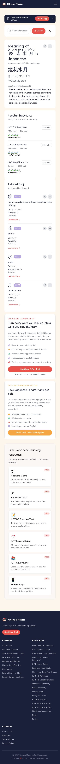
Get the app (42, 18)
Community (7, 669)
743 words (12, 131)
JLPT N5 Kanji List (40, 676)
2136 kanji (22, 166)
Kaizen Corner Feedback (13, 677)
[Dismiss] (52, 19)
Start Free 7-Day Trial (30, 369)
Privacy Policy (8, 743)
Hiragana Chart (39, 695)
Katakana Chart (39, 699)
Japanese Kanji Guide (41, 668)
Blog (34, 715)
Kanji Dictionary (39, 687)
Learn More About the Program (30, 432)
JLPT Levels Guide (40, 664)
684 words (12, 148)
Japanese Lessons (10, 649)
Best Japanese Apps (41, 649)
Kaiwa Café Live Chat (11, 673)
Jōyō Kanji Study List (18, 162)
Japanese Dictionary (11, 657)
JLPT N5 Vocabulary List (42, 680)
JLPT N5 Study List (17, 127)
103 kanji (23, 131)
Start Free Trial (11, 632)
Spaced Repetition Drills (13, 653)
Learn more (13, 219)
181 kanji (23, 148)
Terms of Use (8, 739)
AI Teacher (7, 645)
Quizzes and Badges (11, 661)
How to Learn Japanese (42, 645)
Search (40, 30)
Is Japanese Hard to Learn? (44, 653)
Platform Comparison (41, 711)
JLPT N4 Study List (17, 144)
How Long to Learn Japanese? (40, 659)
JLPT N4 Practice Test (41, 707)
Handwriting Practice (11, 665)
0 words (11, 166)
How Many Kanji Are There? (44, 672)
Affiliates (6, 735)
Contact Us (7, 731)
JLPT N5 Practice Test (41, 703)
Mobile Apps (37, 691)
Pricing (35, 719)
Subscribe (46, 127)
